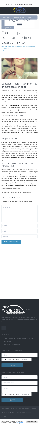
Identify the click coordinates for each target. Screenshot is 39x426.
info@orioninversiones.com (23, 4)
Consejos (6, 48)
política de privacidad (23, 359)
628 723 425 (8, 4)
